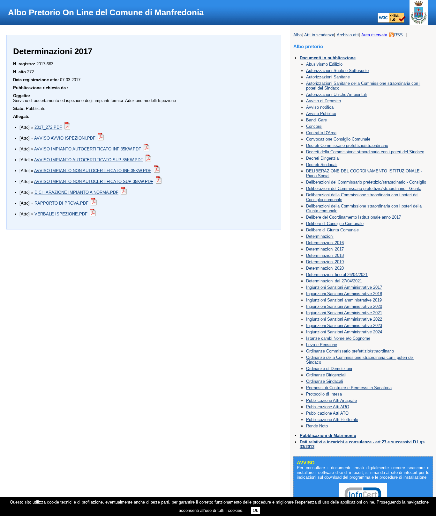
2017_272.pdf (48, 127)
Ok (255, 510)
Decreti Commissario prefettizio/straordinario (347, 145)
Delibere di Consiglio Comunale (335, 223)
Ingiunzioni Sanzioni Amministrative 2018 (344, 293)
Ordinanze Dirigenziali (326, 375)
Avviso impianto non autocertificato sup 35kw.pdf (93, 181)
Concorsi (314, 126)
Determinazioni (320, 236)
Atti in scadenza (319, 35)
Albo (297, 35)
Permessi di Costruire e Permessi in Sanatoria (349, 387)
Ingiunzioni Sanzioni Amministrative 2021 (344, 312)
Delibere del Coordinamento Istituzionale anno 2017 (353, 217)
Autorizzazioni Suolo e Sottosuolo (337, 70)
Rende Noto (317, 426)
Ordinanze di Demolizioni (329, 368)
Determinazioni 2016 (325, 242)
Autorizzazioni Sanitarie (328, 77)
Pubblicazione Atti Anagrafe (331, 400)
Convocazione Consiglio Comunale (338, 139)
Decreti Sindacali (321, 164)
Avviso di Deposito (323, 100)
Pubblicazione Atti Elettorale (332, 419)
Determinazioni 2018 (325, 255)
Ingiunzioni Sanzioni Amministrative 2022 (344, 319)
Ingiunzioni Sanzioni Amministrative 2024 (344, 332)
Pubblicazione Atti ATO (327, 413)
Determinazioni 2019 (325, 261)
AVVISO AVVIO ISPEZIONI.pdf (64, 138)
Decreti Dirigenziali (323, 158)
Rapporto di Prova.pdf (61, 203)
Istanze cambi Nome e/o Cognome (338, 338)
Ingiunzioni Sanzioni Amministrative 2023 (344, 325)
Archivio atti (348, 35)
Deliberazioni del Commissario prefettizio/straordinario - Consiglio (366, 182)
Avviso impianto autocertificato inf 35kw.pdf (87, 149)
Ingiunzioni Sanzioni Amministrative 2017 (344, 287)
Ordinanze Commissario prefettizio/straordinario (350, 351)
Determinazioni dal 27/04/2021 (334, 281)
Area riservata (374, 35)
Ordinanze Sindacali (324, 381)
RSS (398, 35)
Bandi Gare (316, 120)
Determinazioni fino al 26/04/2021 (337, 274)
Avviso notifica (320, 107)
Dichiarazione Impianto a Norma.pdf (76, 192)
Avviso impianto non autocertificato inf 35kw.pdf (92, 170)
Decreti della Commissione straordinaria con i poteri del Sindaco (365, 151)
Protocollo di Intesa (324, 394)
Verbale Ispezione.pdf (60, 214)
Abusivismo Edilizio (324, 64)
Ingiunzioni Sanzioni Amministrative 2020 (344, 306)
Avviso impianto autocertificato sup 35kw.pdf (88, 159)
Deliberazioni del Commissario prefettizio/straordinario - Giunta (363, 188)
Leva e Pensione (321, 344)
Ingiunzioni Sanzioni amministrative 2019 (344, 300)
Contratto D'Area (321, 132)
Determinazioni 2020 (325, 268)
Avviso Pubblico (321, 113)
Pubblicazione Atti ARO (327, 406)
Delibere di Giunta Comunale (332, 230)
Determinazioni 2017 (325, 249)
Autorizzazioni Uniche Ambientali (336, 94)
